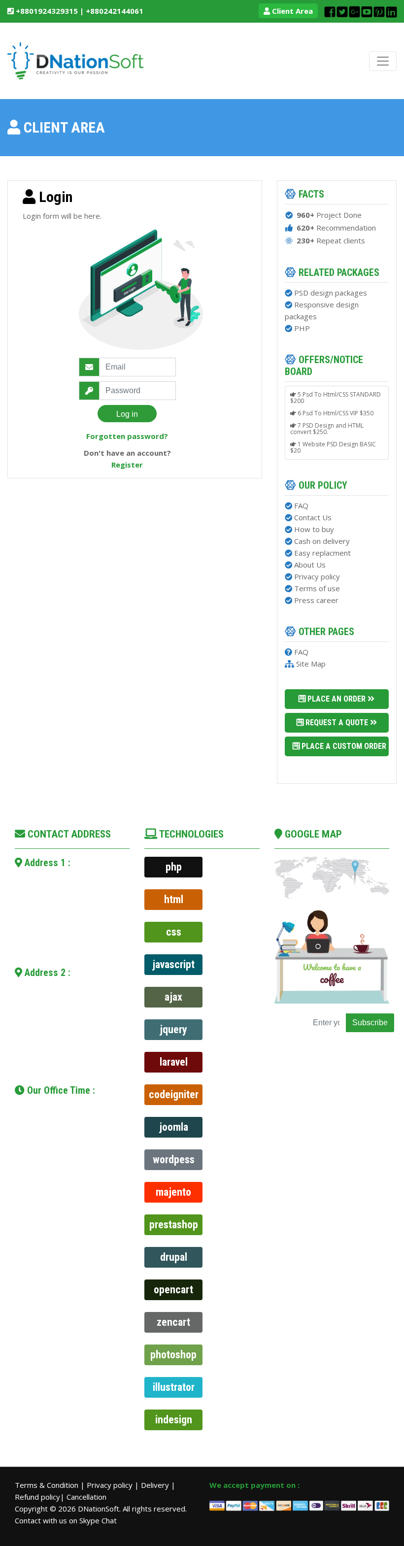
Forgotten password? (127, 436)
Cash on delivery (322, 541)
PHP (302, 328)
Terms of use (317, 588)
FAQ (301, 505)
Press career (316, 600)
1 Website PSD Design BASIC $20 (333, 444)
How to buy (314, 529)
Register (127, 465)
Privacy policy (317, 576)
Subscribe (370, 1022)
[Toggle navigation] (383, 61)
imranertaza (50, 1058)
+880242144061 (114, 11)
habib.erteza (55, 936)
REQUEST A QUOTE (336, 722)
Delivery (156, 1485)
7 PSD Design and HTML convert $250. (327, 425)
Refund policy (37, 1497)
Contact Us (313, 517)
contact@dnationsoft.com (77, 923)
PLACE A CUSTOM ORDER (344, 746)
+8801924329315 (46, 11)
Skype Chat (98, 1520)
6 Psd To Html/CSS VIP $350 (334, 410)
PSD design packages (330, 293)
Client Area (291, 11)
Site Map (311, 664)
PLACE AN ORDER (336, 699)
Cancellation (86, 1497)
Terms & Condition (47, 1485)
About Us (310, 565)
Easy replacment (322, 553)
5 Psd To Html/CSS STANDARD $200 (335, 394)
